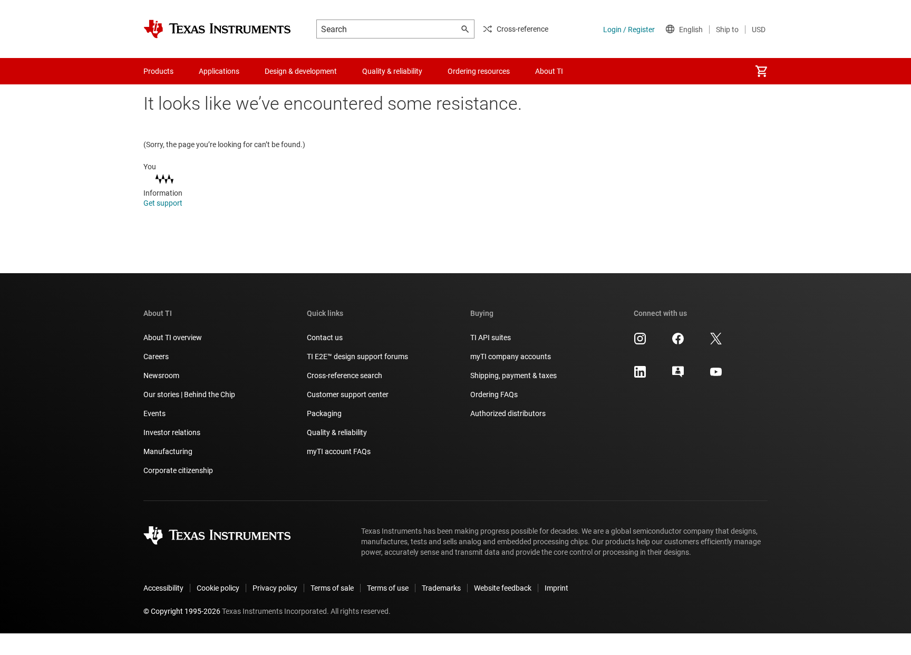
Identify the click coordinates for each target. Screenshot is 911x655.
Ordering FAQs (494, 394)
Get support (163, 203)
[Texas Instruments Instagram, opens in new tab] (640, 342)
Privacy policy (275, 588)
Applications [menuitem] (219, 71)
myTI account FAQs (339, 451)
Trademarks (441, 588)
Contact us (325, 337)
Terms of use (388, 588)
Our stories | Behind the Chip (189, 394)
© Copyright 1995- (181, 611)
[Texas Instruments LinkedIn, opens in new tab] (640, 375)
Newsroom (161, 375)
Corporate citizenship (178, 470)
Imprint (556, 588)
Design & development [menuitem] (301, 71)
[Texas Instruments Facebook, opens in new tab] (678, 342)
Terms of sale (332, 588)
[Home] (217, 29)
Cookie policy (218, 588)
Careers (156, 356)
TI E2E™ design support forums (357, 356)
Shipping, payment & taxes (513, 375)
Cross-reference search (344, 375)
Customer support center (348, 394)
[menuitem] (761, 71)
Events (154, 413)
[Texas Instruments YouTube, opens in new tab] (716, 375)
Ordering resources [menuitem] (479, 71)
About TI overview (172, 337)
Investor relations (171, 432)
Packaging (324, 413)
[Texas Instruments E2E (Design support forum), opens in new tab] (678, 375)
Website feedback (502, 588)
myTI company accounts (510, 356)
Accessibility (163, 588)
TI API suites (490, 337)
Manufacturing (167, 451)
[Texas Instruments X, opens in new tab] (716, 342)
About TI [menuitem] (549, 71)
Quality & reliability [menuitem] (392, 71)
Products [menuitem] (158, 71)
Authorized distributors (508, 413)
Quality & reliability (337, 432)
